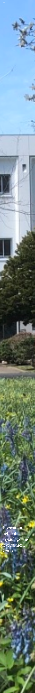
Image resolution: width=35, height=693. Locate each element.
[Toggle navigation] (3, 3)
